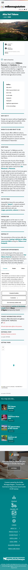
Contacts (14, 525)
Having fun (8, 98)
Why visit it (8, 87)
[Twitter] (22, 9)
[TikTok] (26, 9)
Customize (13, 297)
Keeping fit (8, 100)
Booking (14, 468)
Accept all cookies (14, 293)
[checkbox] (7, 59)
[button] (14, 365)
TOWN (9, 17)
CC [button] (25, 38)
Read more (11, 410)
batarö (10, 204)
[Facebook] (19, 9)
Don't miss (8, 92)
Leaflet (3, 386)
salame (15, 210)
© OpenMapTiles (18, 386)
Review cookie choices (14, 548)
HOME (5, 17)
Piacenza (12, 168)
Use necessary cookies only (14, 302)
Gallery (14, 517)
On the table (9, 95)
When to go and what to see (12, 90)
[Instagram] (21, 9)
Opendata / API (14, 509)
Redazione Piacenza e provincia (8, 334)
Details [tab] (14, 268)
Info (4, 323)
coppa (4, 210)
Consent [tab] (5, 268)
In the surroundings (11, 106)
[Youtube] (24, 9)
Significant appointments (12, 103)
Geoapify (12, 386)
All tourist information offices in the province (11, 326)
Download (14, 501)
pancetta (9, 210)
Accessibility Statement (14, 545)
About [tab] (23, 268)
